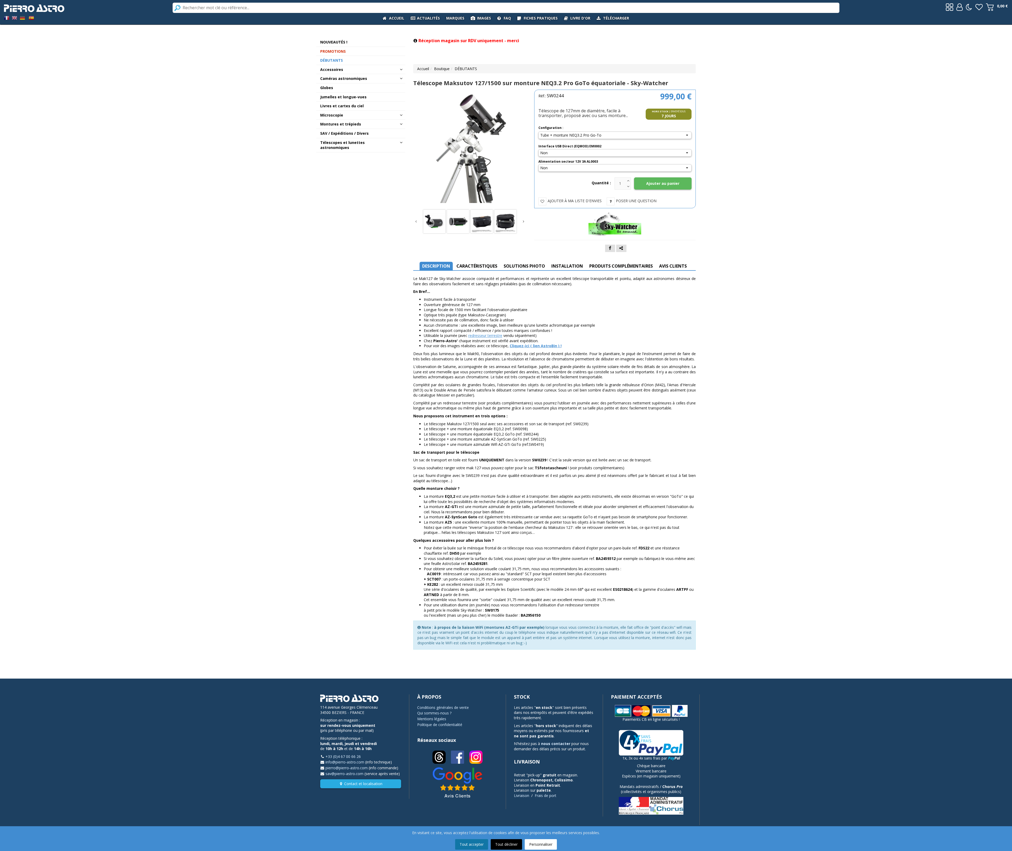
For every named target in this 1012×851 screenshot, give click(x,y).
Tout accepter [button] (472, 844)
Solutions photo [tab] (524, 266)
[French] (6, 17)
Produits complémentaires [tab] (621, 266)
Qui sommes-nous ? (434, 712)
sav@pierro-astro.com (344, 773)
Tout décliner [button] (506, 844)
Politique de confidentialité (439, 724)
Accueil (423, 68)
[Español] (31, 17)
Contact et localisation (363, 783)
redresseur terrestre (485, 335)
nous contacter (555, 743)
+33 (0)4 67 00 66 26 (343, 756)
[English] (14, 17)
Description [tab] (436, 266)
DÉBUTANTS (466, 68)
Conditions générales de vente (443, 707)
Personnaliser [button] (540, 844)
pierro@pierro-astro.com (346, 767)
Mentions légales (431, 718)
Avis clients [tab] (673, 266)
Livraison (521, 795)
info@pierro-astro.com (344, 762)
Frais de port (545, 795)
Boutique (442, 68)
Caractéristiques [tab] (476, 266)
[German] (22, 17)
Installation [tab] (567, 266)
